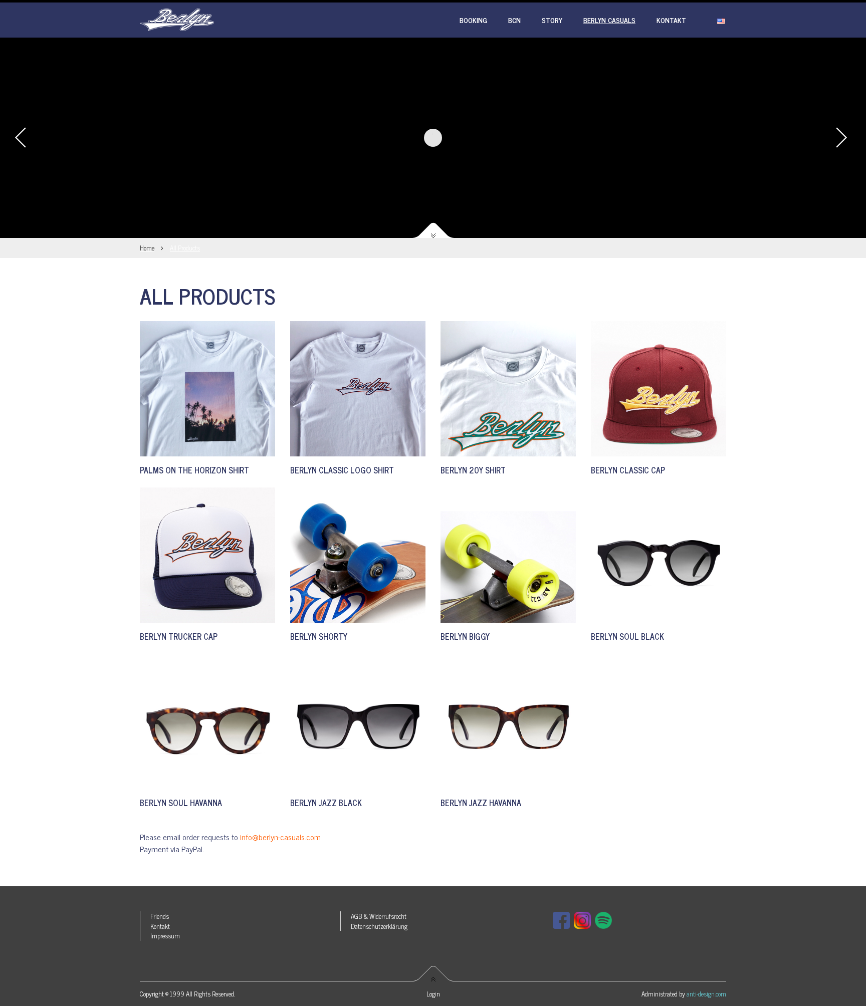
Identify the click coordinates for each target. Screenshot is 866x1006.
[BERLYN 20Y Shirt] (508, 388)
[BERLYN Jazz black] (357, 721)
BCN (514, 20)
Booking (473, 20)
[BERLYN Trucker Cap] (207, 555)
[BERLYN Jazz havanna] (508, 721)
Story (552, 20)
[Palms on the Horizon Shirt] (207, 388)
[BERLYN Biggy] (508, 555)
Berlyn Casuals (609, 20)
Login (433, 993)
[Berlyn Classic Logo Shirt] (357, 388)
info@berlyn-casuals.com (280, 836)
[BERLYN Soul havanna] (207, 721)
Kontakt (671, 20)
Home (147, 247)
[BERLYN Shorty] (357, 555)
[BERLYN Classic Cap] (658, 388)
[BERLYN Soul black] (658, 555)
